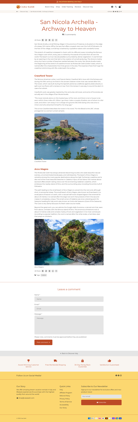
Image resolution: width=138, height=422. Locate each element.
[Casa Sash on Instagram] (121, 375)
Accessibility (64, 405)
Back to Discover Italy (69, 353)
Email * (37, 304)
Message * (38, 314)
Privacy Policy (65, 399)
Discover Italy (88, 7)
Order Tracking (67, 7)
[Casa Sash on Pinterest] (118, 375)
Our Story (63, 408)
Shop (58, 7)
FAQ (61, 390)
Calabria (43, 275)
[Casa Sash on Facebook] (116, 375)
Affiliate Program (66, 393)
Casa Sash (23, 418)
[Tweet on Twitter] (115, 11)
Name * (37, 295)
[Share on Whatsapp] (119, 11)
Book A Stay (49, 7)
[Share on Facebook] (113, 11)
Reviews (78, 7)
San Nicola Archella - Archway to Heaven (42, 11)
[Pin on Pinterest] (117, 11)
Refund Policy (65, 396)
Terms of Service (66, 402)
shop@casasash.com (25, 398)
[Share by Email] (121, 11)
